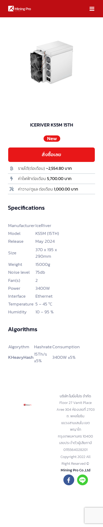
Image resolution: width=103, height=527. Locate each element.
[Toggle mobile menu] (92, 9)
